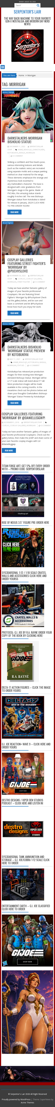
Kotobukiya (12, 153)
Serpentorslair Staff (34, 359)
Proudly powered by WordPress (16, 1099)
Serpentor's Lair (27, 12)
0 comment (18, 156)
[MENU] (3, 67)
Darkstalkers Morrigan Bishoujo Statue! (24, 139)
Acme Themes (27, 1102)
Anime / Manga (8, 92)
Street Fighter (8, 223)
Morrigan (30, 153)
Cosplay (21, 279)
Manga (22, 153)
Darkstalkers (39, 149)
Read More (14, 212)
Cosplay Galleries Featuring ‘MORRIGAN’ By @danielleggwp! (23, 415)
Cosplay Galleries (34, 279)
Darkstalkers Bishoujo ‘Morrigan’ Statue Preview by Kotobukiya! (26, 350)
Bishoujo (28, 149)
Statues (20, 365)
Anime (20, 149)
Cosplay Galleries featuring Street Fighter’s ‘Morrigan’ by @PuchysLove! (26, 265)
